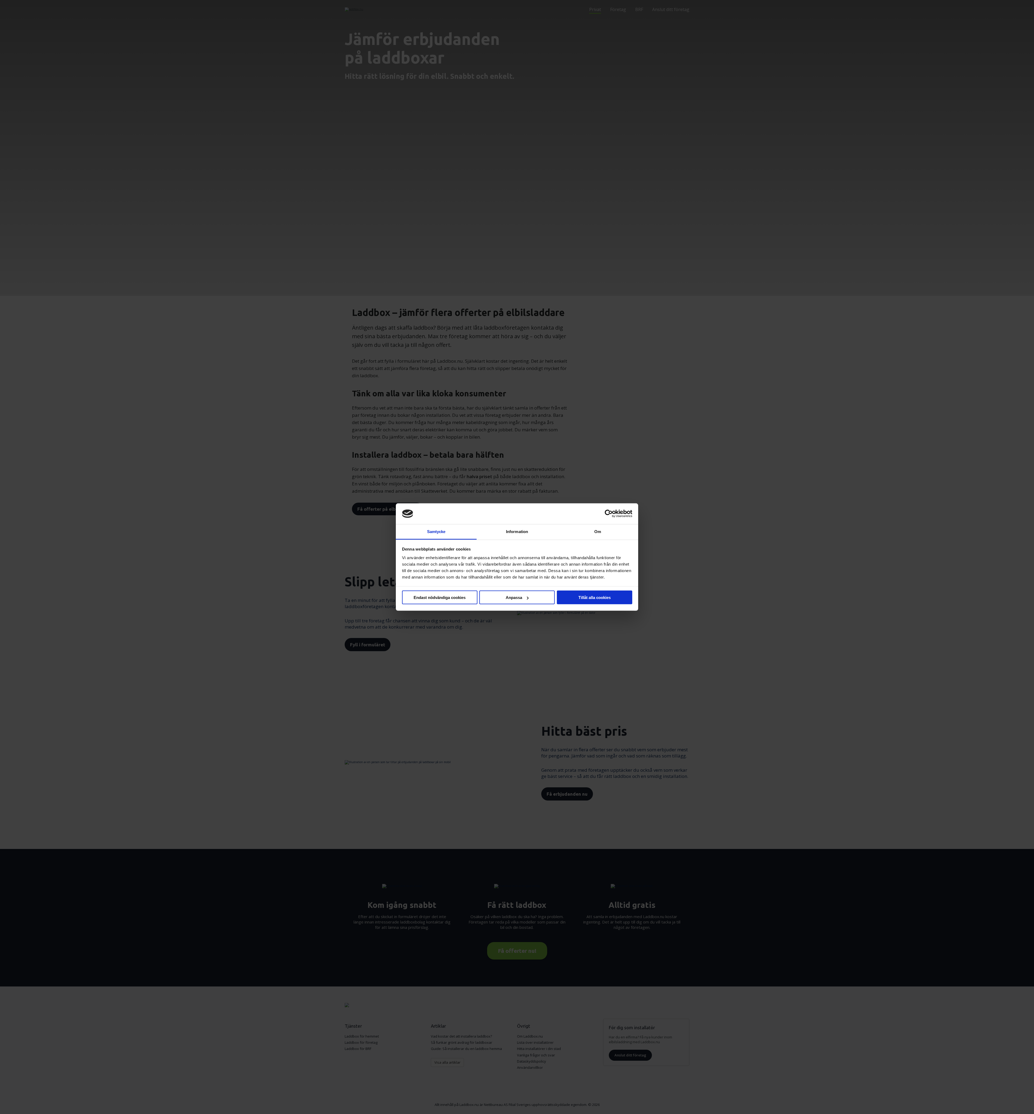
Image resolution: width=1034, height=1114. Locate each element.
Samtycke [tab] (436, 531)
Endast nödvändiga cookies (440, 597)
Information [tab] (517, 531)
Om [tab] (597, 531)
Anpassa (514, 597)
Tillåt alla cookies (594, 597)
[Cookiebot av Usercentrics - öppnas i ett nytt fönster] (608, 514)
